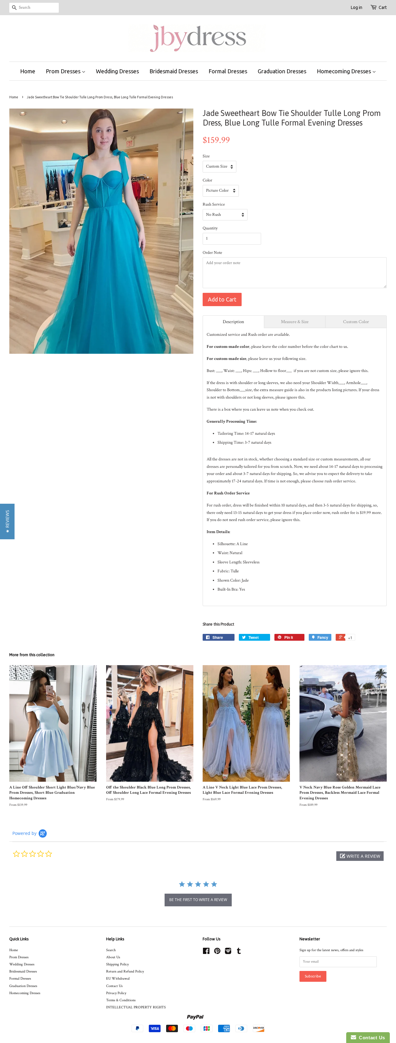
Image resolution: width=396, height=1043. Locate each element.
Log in (356, 7)
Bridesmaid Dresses (173, 71)
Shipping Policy (117, 964)
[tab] (233, 321)
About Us (113, 957)
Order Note (212, 252)
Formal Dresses (228, 71)
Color (207, 180)
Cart (383, 7)
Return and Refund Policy (125, 971)
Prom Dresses (64, 71)
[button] (360, 856)
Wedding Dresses (117, 71)
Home (27, 71)
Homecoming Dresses (344, 71)
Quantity (210, 228)
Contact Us (114, 986)
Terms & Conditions (121, 1000)
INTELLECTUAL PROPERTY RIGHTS (136, 1007)
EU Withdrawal (118, 978)
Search (111, 950)
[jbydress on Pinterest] (217, 952)
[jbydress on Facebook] (206, 952)
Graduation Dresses (282, 71)
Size (206, 156)
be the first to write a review (198, 899)
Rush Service (214, 204)
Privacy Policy (116, 993)
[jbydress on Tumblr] (238, 952)
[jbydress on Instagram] (228, 952)
